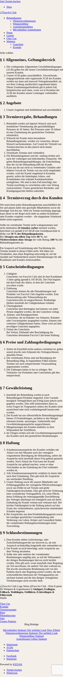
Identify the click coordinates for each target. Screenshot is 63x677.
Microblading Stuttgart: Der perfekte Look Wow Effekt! (31, 630)
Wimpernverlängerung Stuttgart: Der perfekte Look (31, 633)
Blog (2, 612)
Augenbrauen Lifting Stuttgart (31, 639)
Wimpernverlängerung (24, 21)
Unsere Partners (8, 621)
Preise (9, 32)
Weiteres (10, 41)
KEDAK (17, 664)
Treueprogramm (8, 609)
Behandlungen (13, 18)
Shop (9, 7)
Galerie (10, 35)
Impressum (12, 644)
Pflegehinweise (8, 615)
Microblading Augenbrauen (27, 29)
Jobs (2, 618)
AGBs (9, 647)
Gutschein (18, 44)
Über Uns (11, 38)
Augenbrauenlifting (23, 26)
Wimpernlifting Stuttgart (31, 636)
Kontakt (17, 47)
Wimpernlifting (20, 23)
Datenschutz (12, 650)
